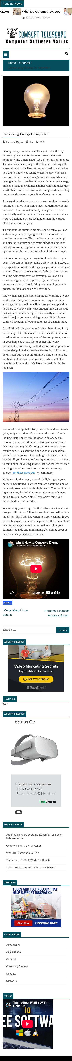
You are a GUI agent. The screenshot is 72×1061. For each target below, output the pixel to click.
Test (5, 704)
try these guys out (24, 472)
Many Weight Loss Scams (15, 612)
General (7, 603)
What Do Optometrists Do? (32, 11)
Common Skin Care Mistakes (24, 845)
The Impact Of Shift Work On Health (28, 860)
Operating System (17, 966)
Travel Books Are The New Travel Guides (31, 867)
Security (11, 973)
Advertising (13, 944)
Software (11, 980)
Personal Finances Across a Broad (57, 613)
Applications (13, 951)
